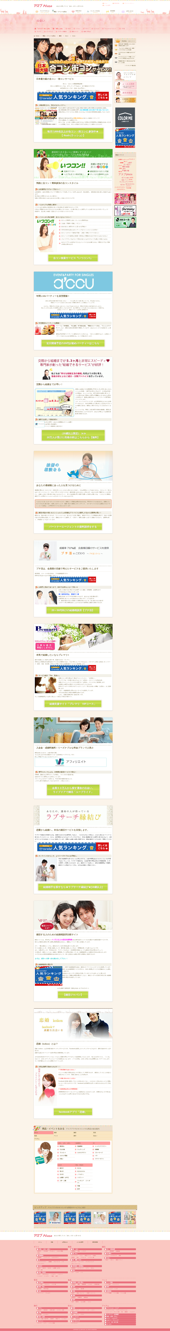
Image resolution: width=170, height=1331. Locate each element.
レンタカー (46, 1314)
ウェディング (81, 1149)
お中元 (131, 177)
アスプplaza (125, 174)
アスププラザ (43, 5)
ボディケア (74, 1261)
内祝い (62, 1159)
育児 (94, 1132)
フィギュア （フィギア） (83, 1181)
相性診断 (112, 1251)
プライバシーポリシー (129, 3)
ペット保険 (116, 1293)
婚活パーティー (119, 1259)
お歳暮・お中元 (64, 1177)
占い (125, 164)
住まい (95, 1135)
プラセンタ (83, 1257)
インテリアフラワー (100, 1146)
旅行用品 (39, 1314)
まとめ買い (83, 1301)
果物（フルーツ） (81, 1293)
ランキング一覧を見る (131, 65)
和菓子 (73, 1293)
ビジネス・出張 (60, 1310)
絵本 (78, 1189)
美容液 (73, 1257)
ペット (56, 1135)
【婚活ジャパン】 (73, 994)
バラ (96, 1155)
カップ (77, 1314)
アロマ (82, 1314)
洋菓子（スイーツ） (91, 1293)
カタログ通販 (63, 1155)
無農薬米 (73, 1297)
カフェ (89, 1301)
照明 (72, 1318)
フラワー (129, 186)
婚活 (60, 36)
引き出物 (62, 1149)
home (37, 36)
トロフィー (80, 1177)
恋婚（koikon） (87, 31)
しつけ (116, 1288)
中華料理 (73, 1284)
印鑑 (78, 1186)
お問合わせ (65, 1242)
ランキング (123, 182)
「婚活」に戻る (59, 28)
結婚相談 (118, 1251)
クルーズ (39, 1323)
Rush (69, 28)
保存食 (77, 1288)
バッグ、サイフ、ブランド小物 (112, 1311)
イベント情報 (52, 1323)
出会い (107, 1259)
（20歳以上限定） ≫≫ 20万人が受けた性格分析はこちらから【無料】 (73, 435)
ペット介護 (123, 1293)
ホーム (105, 3)
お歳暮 (120, 159)
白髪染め (73, 1251)
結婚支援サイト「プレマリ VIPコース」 (73, 703)
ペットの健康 (108, 1293)
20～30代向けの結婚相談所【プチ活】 (73, 610)
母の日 (62, 1171)
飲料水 (77, 1301)
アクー (87, 28)
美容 (55, 1132)
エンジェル (96, 28)
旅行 (75, 1135)
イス (88, 1310)
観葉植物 (78, 1318)
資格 (120, 1255)
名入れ (79, 1168)
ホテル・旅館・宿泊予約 (42, 1318)
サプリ (87, 1268)
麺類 (79, 1284)
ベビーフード (40, 1293)
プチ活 (123, 28)
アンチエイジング (90, 1261)
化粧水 (94, 1255)
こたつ (92, 1310)
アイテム (36, 1139)
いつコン (78, 28)
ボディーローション (76, 1263)
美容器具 (73, 1268)
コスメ (81, 1255)
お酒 (72, 1301)
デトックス (81, 1261)
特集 (52, 1242)
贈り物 (126, 171)
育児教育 (39, 1288)
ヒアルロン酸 (91, 1257)
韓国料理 (84, 1284)
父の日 (62, 1174)
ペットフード (116, 1284)
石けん (92, 1268)
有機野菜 (80, 1297)
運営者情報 (116, 3)
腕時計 (126, 1311)
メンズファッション (110, 1310)
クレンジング (74, 1255)
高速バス (58, 1318)
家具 (72, 1310)
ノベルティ (80, 1174)
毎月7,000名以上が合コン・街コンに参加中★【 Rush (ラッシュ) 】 (72, 133)
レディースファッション (122, 1310)
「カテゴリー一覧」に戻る (43, 28)
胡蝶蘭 (97, 1149)
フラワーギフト (99, 1159)
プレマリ (39, 31)
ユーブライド (49, 31)
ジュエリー (132, 1311)
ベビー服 (54, 1284)
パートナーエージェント (110, 28)
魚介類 (82, 1288)
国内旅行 (39, 1310)
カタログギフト (81, 1152)
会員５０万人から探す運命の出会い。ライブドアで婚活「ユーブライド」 (73, 790)
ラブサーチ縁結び (62, 31)
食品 (35, 1135)
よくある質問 (107, 5)
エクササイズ (114, 1255)
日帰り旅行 (52, 1310)
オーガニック (81, 1268)
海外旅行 (46, 1310)
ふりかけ (130, 181)
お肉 (72, 1288)
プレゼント (63, 1152)
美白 (78, 1257)
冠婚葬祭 (79, 1146)
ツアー (45, 1323)
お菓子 (130, 163)
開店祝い (62, 1146)
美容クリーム (88, 1255)
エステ (120, 165)
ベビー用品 (39, 1284)
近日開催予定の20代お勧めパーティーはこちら (73, 343)
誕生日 (62, 1168)
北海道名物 (96, 1284)
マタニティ (47, 1284)
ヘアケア (84, 1251)
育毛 (79, 1251)
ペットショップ (109, 1288)
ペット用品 (108, 1284)
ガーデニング (74, 1323)
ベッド (77, 1310)
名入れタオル (81, 1171)
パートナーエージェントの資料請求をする (73, 526)
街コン (125, 161)
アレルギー (48, 1293)
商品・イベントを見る (49, 36)
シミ (82, 1272)
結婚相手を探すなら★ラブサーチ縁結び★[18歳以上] (73, 887)
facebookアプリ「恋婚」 (73, 1111)
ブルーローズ (99, 1152)
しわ (72, 1272)
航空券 (52, 1318)
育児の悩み (46, 1288)
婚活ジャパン (75, 31)
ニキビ (77, 1272)
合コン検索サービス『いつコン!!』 (73, 258)
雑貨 (72, 1314)
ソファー (83, 1310)
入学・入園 (63, 1180)
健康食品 (86, 1297)
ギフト (36, 1132)
